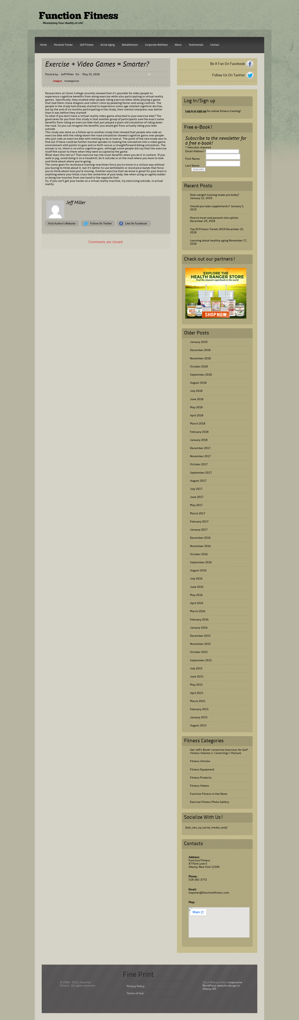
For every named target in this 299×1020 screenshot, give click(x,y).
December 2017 (200, 448)
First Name (192, 158)
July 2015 (196, 668)
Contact (214, 45)
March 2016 (197, 611)
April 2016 (196, 603)
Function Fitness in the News (208, 794)
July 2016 (196, 578)
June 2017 (196, 497)
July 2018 (196, 391)
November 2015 (200, 644)
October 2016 (199, 554)
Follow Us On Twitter (228, 75)
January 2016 (198, 627)
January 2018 (198, 440)
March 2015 (197, 701)
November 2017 (200, 456)
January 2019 (198, 342)
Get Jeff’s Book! (218, 751)
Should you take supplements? (210, 206)
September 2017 (201, 472)
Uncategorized (71, 81)
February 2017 (199, 521)
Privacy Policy (135, 986)
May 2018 (196, 407)
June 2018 (196, 399)
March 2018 (197, 423)
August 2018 (198, 383)
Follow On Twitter (101, 223)
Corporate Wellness (156, 45)
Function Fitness (78, 16)
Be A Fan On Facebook (227, 64)
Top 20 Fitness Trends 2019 (207, 229)
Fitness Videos (199, 785)
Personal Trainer (63, 45)
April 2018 (196, 415)
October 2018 (199, 366)
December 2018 (200, 350)
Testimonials (196, 45)
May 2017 (196, 505)
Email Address (195, 151)
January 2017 (198, 529)
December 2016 (200, 538)
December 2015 (200, 636)
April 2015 (196, 693)
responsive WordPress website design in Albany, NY (222, 986)
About (178, 45)
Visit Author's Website (61, 223)
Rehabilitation (130, 45)
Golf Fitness (86, 45)
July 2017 (196, 489)
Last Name (192, 165)
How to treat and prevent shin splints (214, 218)
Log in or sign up (195, 111)
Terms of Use (135, 993)
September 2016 (201, 562)
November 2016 (200, 546)
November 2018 (200, 358)
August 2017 (198, 481)
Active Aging (107, 45)
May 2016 (196, 595)
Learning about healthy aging (209, 240)
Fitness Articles (200, 761)
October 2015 (199, 652)
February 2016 (199, 619)
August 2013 (198, 725)
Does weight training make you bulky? (214, 195)
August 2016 (198, 570)
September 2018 (201, 374)
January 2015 (198, 717)
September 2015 (201, 660)
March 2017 (197, 513)
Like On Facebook (136, 223)
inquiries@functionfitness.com (209, 892)
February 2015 (199, 709)
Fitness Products (201, 777)
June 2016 (196, 587)
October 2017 (199, 464)
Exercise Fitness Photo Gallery (209, 802)
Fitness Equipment (202, 769)
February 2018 (199, 432)
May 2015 (196, 684)
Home (43, 45)
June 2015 (196, 676)
